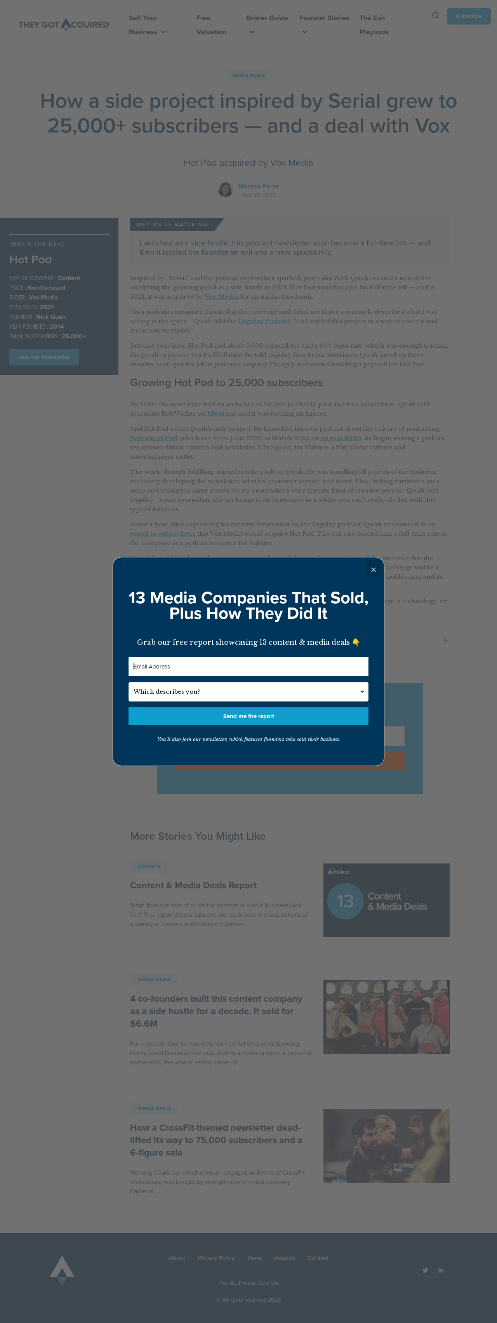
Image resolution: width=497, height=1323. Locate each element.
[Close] (373, 568)
